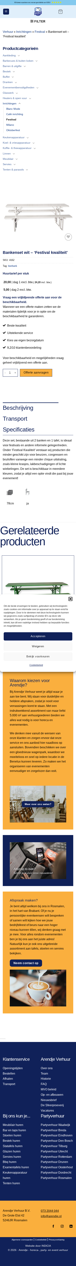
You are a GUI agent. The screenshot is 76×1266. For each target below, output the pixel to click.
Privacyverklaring (56, 1240)
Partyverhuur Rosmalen (56, 1177)
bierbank (12, 266)
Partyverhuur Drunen (54, 1161)
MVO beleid (48, 1089)
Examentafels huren (16, 1167)
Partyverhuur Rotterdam (56, 1156)
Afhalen (8, 1078)
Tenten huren (11, 1183)
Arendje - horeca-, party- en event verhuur (43, 1250)
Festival (40, 31)
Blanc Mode (13, 108)
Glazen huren (11, 1151)
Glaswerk (8, 92)
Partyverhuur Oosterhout (57, 1167)
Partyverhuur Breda (53, 1130)
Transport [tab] (15, 418)
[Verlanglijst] (68, 237)
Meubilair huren (13, 1124)
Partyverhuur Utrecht (54, 1151)
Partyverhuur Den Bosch (57, 1140)
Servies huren (12, 1156)
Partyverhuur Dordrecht (56, 1172)
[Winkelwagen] (60, 11)
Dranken (8, 82)
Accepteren (38, 636)
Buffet (6, 76)
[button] (70, 599)
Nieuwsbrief (48, 1100)
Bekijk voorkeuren (38, 656)
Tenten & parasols (13, 169)
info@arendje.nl (51, 1216)
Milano (10, 124)
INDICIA (46, 1245)
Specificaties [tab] (18, 429)
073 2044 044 (50, 1210)
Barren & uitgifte (12, 66)
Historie (46, 1078)
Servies (7, 164)
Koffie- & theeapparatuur (17, 148)
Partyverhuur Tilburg (54, 1146)
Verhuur (8, 31)
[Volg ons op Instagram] (62, 1226)
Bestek (7, 71)
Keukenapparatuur (14, 137)
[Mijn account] (69, 11)
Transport (9, 1084)
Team (44, 1073)
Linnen (7, 153)
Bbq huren (9, 1161)
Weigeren (38, 646)
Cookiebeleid (36, 665)
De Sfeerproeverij (52, 1105)
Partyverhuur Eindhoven (56, 1135)
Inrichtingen (24, 31)
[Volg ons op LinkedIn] (69, 1226)
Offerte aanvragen (36, 372)
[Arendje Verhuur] (38, 11)
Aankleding (9, 55)
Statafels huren (13, 1146)
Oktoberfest (13, 130)
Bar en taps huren (14, 1130)
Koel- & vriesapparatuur (16, 142)
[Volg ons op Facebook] (53, 1226)
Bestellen (9, 1073)
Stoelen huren (12, 1135)
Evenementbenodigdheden (18, 87)
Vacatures (47, 1110)
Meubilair (8, 158)
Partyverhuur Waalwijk (55, 1124)
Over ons (47, 1068)
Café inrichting (14, 114)
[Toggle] (18, 55)
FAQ (44, 1084)
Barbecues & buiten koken (18, 60)
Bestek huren (11, 1140)
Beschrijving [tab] (18, 407)
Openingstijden (13, 1068)
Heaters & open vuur (15, 98)
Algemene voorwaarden (22, 1240)
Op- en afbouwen (52, 1094)
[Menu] (6, 12)
